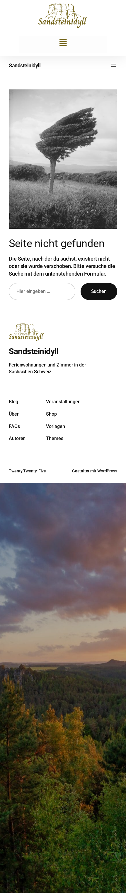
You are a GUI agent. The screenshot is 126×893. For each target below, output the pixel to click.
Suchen (99, 291)
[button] (63, 43)
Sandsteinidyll (24, 65)
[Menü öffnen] (113, 65)
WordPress (107, 471)
